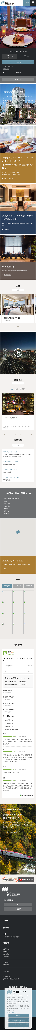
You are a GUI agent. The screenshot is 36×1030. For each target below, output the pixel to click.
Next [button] (33, 122)
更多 (18, 290)
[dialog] (18, 1008)
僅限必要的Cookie (18, 1020)
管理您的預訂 (6, 69)
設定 (18, 1025)
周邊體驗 (6, 956)
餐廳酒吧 (22, 389)
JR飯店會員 (18, 72)
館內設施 (6, 954)
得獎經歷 (6, 971)
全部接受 (18, 1015)
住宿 (16, 389)
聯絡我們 (6, 965)
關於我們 (6, 928)
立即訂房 (26, 2)
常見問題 (6, 962)
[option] (18, 104)
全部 (12, 389)
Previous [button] (2, 122)
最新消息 (6, 949)
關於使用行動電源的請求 (12, 937)
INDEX (5, 920)
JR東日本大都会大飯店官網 (11, 979)
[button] (18, 534)
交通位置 (18, 79)
